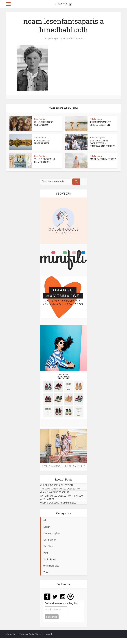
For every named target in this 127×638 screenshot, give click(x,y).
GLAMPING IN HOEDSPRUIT (42, 142)
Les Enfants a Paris (72, 38)
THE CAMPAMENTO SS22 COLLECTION (101, 123)
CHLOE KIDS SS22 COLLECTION (44, 123)
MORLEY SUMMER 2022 (103, 159)
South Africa (40, 137)
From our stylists (97, 137)
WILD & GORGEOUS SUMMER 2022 (44, 160)
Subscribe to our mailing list (61, 603)
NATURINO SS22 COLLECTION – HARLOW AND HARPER (102, 143)
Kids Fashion (40, 119)
